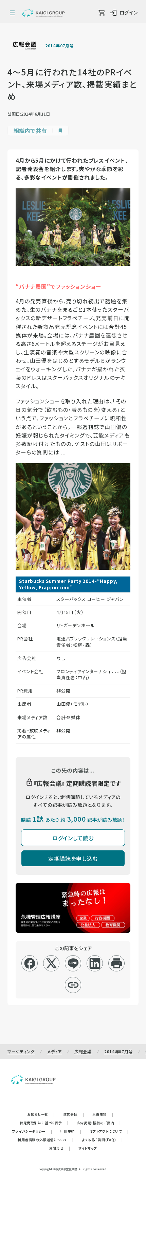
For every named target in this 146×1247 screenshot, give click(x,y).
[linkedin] (95, 963)
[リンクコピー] (73, 985)
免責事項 (102, 1114)
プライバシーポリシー (32, 1131)
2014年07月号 (59, 45)
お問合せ (59, 1148)
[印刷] (116, 963)
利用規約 (70, 1131)
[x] (51, 963)
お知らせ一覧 (41, 1114)
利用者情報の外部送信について (46, 1139)
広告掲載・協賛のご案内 (99, 1122)
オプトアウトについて (109, 1131)
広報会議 (83, 1051)
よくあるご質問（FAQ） (102, 1139)
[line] (73, 963)
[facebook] (29, 963)
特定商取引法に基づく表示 (44, 1122)
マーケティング (21, 1051)
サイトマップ (87, 1148)
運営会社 (73, 1114)
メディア (54, 1051)
